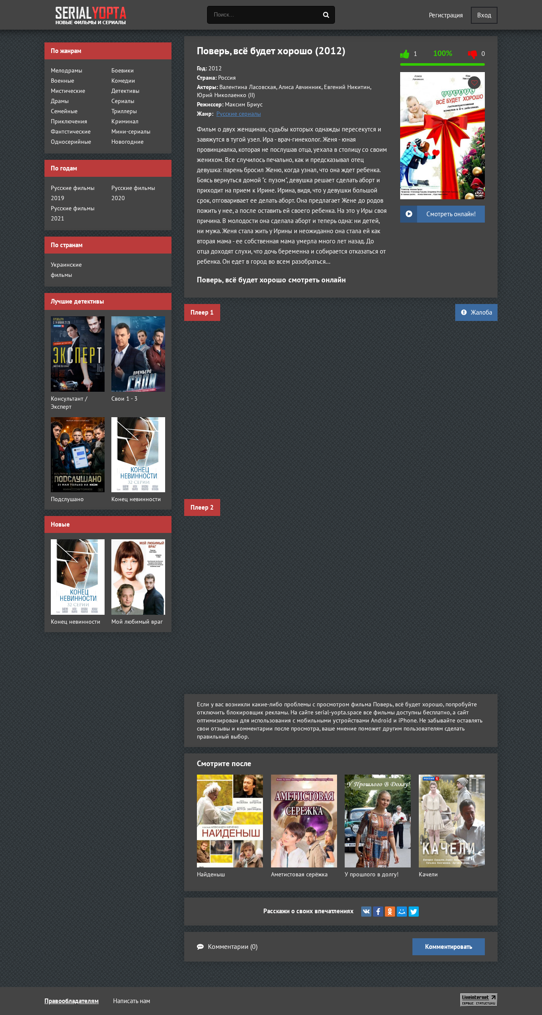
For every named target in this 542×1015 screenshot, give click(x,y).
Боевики (122, 70)
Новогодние (127, 141)
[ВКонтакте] (366, 911)
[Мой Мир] (402, 911)
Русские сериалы (238, 113)
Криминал (124, 121)
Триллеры (124, 111)
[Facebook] (378, 911)
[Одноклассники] (390, 911)
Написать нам (131, 1001)
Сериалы (122, 101)
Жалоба (481, 312)
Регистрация (446, 15)
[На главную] (91, 15)
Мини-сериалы (130, 131)
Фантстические (71, 131)
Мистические (68, 91)
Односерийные (71, 141)
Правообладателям (71, 1001)
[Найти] (326, 14)
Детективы (125, 91)
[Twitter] (414, 911)
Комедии (123, 80)
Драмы (60, 101)
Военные (62, 80)
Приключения (69, 121)
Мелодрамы (66, 70)
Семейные (64, 111)
